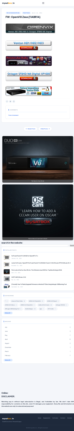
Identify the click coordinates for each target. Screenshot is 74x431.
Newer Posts (31, 129)
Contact (62, 418)
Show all (7, 313)
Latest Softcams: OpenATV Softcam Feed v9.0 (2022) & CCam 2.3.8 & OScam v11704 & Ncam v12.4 (41, 263)
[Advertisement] (37, 378)
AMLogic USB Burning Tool (13, 309)
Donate (69, 418)
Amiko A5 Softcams (45, 305)
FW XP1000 (26, 13)
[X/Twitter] (10, 101)
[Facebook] (7, 101)
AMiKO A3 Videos (11, 305)
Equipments (46, 418)
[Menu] (43, 3)
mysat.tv (8, 3)
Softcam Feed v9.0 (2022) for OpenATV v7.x (24, 256)
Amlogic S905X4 (61, 305)
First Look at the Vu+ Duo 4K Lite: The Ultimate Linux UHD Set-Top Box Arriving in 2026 (36, 270)
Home (39, 418)
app (41, 309)
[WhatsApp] (13, 101)
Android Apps (30, 309)
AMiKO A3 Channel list (36, 301)
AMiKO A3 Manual (52, 301)
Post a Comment (13, 115)
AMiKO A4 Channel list (27, 305)
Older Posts (44, 129)
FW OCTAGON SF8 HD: (13, 13)
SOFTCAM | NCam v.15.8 (18, 277)
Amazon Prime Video (18, 301)
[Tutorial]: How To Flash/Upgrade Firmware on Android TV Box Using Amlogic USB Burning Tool (39, 284)
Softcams (55, 418)
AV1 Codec (51, 309)
